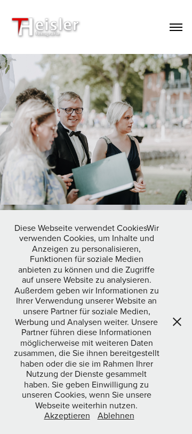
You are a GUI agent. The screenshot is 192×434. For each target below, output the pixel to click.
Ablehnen (116, 415)
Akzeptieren (67, 415)
